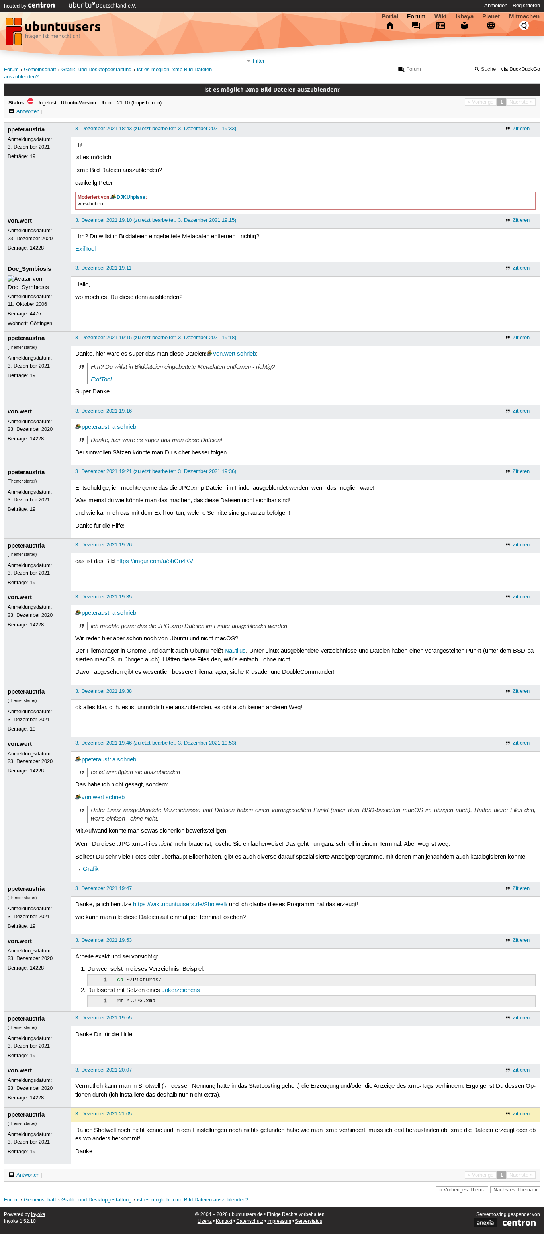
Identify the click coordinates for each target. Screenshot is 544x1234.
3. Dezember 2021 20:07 (103, 1070)
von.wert (20, 221)
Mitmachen (524, 16)
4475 (35, 314)
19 (32, 156)
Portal (390, 16)
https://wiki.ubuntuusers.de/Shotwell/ (180, 904)
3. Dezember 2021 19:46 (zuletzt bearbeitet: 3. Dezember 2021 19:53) (155, 743)
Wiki (440, 16)
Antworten (27, 111)
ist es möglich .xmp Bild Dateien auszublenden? (192, 1200)
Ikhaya (465, 16)
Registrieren (526, 5)
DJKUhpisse (131, 197)
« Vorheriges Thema (462, 1190)
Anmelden (495, 5)
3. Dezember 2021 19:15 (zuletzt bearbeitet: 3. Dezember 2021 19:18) (155, 337)
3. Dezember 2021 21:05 (103, 1114)
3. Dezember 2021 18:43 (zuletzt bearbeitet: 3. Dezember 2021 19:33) (155, 128)
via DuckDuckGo (520, 69)
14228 (37, 248)
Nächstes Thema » (515, 1190)
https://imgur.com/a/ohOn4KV (154, 561)
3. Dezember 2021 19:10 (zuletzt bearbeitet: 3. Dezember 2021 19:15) (155, 220)
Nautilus (235, 651)
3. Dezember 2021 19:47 (103, 888)
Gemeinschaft (40, 70)
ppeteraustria (26, 129)
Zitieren (521, 128)
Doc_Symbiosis (29, 269)
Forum (416, 16)
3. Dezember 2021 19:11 (103, 268)
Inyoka (38, 1215)
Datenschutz (249, 1221)
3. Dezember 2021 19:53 (103, 940)
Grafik (91, 869)
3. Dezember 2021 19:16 (103, 411)
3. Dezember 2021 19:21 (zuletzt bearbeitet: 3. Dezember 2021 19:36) (155, 471)
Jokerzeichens (181, 990)
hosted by (16, 6)
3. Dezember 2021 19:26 (103, 545)
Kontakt (224, 1221)
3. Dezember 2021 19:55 (103, 1018)
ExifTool (85, 249)
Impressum (279, 1221)
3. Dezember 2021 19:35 (103, 597)
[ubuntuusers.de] (54, 34)
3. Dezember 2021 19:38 (103, 691)
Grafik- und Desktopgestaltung (96, 70)
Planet (491, 16)
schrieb (246, 354)
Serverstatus (308, 1221)
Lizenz (205, 1221)
